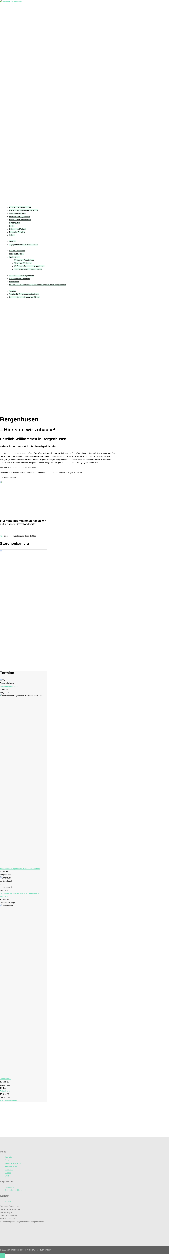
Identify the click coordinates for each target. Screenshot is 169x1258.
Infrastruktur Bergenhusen (19, 217)
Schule (12, 235)
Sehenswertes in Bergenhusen (21, 276)
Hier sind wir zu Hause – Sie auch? (23, 210)
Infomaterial (14, 282)
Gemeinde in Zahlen (17, 213)
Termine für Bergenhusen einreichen (24, 294)
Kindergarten (14, 223)
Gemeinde (9, 204)
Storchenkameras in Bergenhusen (28, 269)
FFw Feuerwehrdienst (9, 686)
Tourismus (9, 272)
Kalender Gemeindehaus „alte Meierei (24, 297)
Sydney (47, 1250)
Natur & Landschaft (17, 251)
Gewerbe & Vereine (13, 1163)
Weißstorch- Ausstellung (24, 260)
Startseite (8, 201)
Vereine (8, 238)
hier (1, 536)
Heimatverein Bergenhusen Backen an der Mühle (20, 869)
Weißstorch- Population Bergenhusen (29, 266)
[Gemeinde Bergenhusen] (11, 1)
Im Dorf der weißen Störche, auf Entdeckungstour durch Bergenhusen (37, 285)
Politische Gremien (17, 232)
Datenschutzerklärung (14, 1190)
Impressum (9, 1187)
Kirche (11, 226)
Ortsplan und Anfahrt (17, 229)
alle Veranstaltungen (8, 1100)
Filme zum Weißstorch (23, 263)
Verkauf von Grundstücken (20, 220)
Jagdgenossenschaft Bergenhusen (23, 245)
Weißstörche (14, 257)
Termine (8, 288)
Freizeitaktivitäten (16, 254)
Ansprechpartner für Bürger (20, 207)
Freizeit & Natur (11, 248)
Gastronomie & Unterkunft (19, 279)
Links (7, 300)
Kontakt (8, 1201)
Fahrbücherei (5, 1079)
